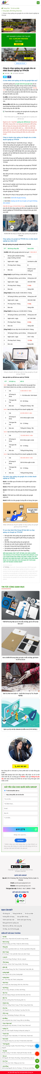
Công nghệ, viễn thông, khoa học (12, 11)
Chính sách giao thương (24, 919)
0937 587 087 (21, 766)
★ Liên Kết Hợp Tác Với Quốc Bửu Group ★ (20, 1072)
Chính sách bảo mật (8, 919)
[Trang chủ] (5, 2)
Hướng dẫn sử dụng (8, 916)
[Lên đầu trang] (37, 1066)
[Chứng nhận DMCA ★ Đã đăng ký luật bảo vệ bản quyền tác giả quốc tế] (20, 901)
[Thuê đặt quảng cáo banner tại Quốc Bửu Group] (18, 40)
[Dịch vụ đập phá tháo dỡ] (18, 54)
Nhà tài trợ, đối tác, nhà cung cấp (12, 926)
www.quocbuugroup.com (23, 885)
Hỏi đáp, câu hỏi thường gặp (11, 929)
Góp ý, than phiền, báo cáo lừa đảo (15, 794)
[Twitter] (20, 895)
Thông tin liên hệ (17, 913)
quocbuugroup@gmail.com (22, 883)
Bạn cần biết (7, 910)
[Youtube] (24, 895)
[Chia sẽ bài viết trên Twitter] (5, 77)
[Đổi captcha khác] (36, 829)
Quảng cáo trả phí (20, 63)
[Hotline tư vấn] (20, 223)
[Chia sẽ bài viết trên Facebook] (9, 77)
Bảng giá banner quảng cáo (11, 923)
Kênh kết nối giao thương (18, 198)
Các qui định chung (22, 916)
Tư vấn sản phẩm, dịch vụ (12, 790)
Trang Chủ (6, 8)
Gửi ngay (20, 840)
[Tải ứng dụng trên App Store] (15, 866)
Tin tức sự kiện (15, 8)
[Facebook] (16, 895)
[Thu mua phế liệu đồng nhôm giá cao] (18, 25)
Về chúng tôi (6, 913)
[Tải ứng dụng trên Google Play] (25, 866)
